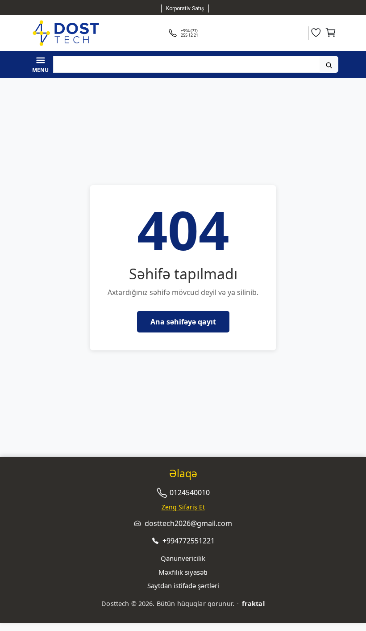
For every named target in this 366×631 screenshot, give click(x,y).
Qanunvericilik (183, 558)
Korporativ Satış (185, 8)
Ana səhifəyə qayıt (183, 322)
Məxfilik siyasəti (183, 572)
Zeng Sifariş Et (183, 507)
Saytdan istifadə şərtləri (183, 585)
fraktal (253, 603)
